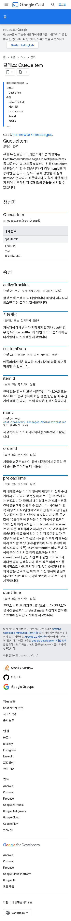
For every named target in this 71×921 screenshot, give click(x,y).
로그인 (62, 4)
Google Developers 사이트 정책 (49, 640)
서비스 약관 (10, 714)
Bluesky (8, 743)
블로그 (7, 737)
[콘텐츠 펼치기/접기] (27, 83)
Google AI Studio (13, 804)
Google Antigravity (14, 811)
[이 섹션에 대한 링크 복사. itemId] (19, 378)
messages (43, 134)
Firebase (8, 798)
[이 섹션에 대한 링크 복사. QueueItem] (28, 215)
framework (22, 134)
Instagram (9, 750)
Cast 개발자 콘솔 (13, 708)
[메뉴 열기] (6, 4)
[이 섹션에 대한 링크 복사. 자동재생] (21, 314)
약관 (5, 902)
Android (8, 786)
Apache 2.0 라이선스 (35, 636)
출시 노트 (8, 720)
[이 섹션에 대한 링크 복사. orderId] (21, 449)
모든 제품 (8, 886)
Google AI (9, 880)
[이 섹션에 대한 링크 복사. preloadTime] (30, 478)
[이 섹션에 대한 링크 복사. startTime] (25, 593)
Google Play (10, 823)
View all (8, 830)
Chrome (8, 792)
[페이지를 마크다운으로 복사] (20, 72)
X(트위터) (9, 762)
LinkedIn (8, 756)
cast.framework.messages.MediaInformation (34, 421)
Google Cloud (11, 817)
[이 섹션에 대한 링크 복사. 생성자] (20, 202)
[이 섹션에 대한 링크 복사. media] (18, 413)
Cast (39, 4)
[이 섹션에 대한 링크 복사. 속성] (16, 272)
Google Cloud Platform (17, 873)
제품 (13, 57)
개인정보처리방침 (22, 902)
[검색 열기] (53, 4)
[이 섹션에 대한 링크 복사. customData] (30, 349)
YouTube (8, 769)
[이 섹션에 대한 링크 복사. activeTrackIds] (33, 285)
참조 (33, 57)
